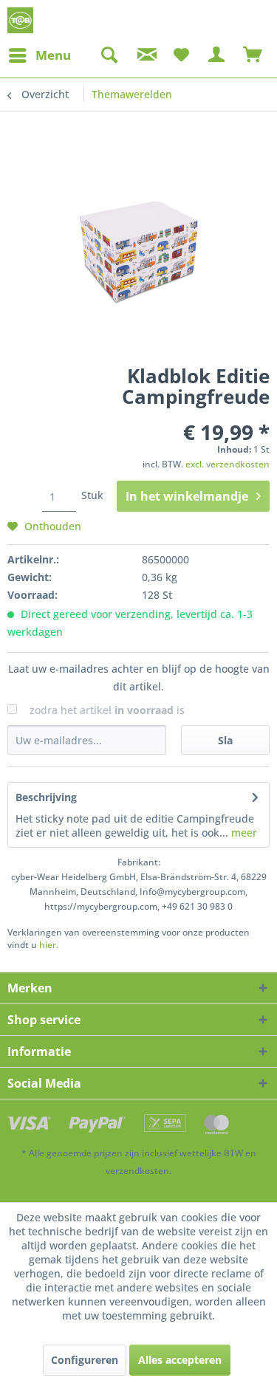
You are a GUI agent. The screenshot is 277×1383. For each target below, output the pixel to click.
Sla (225, 740)
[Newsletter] (145, 55)
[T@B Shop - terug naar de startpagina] (20, 20)
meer (242, 833)
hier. (48, 944)
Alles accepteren (180, 1360)
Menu (53, 55)
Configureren (84, 1360)
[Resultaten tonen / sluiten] (108, 55)
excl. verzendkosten (227, 464)
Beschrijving (46, 797)
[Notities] (181, 55)
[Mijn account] (217, 55)
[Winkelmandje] (253, 55)
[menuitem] (39, 55)
